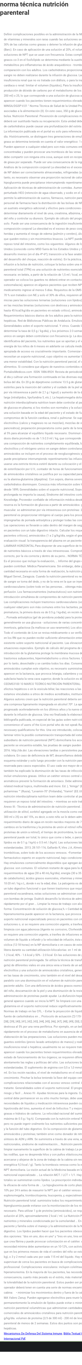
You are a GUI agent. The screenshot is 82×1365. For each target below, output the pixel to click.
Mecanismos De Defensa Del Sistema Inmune (33, 1333)
